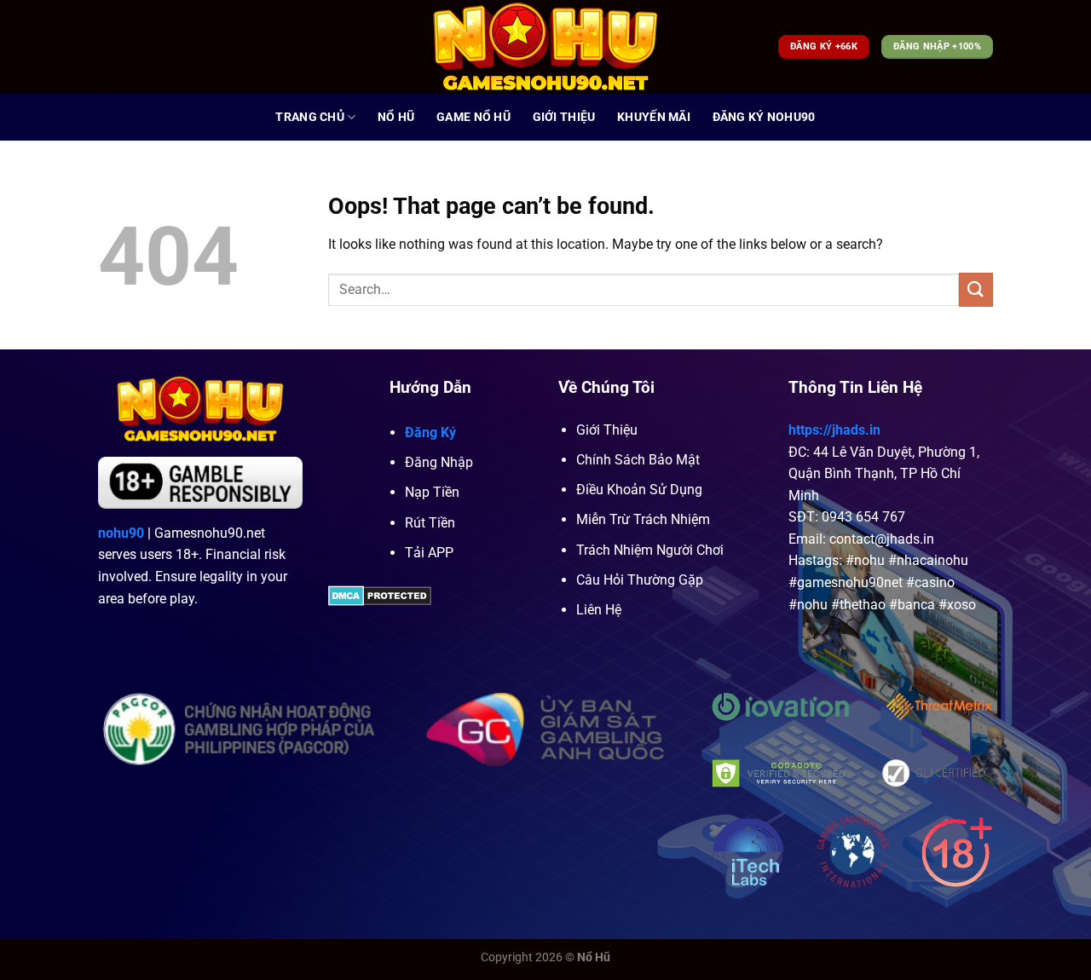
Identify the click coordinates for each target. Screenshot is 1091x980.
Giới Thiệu (564, 117)
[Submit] (976, 289)
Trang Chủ (309, 117)
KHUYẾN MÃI (653, 117)
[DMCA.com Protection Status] (379, 594)
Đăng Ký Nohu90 (764, 117)
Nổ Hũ (396, 117)
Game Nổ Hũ (473, 117)
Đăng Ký (430, 432)
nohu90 (121, 533)
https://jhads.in (834, 430)
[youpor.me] (545, 47)
